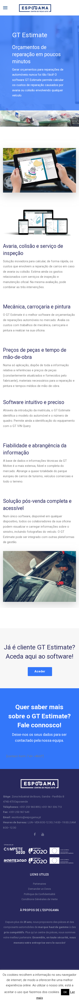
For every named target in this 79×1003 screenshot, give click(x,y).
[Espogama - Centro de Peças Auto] (32, 7)
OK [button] (65, 992)
